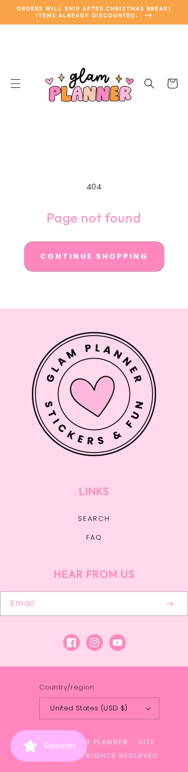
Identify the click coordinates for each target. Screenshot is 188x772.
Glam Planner (98, 742)
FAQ (94, 537)
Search (94, 519)
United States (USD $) (88, 708)
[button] (15, 83)
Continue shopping (94, 256)
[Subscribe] (169, 603)
